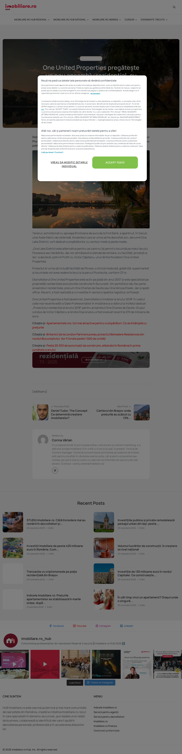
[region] (92, 128)
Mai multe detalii (95, 93)
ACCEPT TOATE (115, 162)
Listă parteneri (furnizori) (52, 152)
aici (42, 109)
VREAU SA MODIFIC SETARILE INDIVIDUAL (69, 164)
